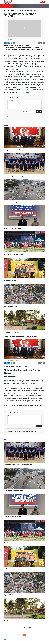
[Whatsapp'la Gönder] (11, 43)
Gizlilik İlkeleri (28, 631)
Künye (18, 631)
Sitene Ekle (34, 631)
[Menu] (41, 2)
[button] (39, 43)
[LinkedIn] (9, 43)
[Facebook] (5, 43)
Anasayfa (7, 10)
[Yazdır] (14, 43)
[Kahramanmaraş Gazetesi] (8, 1)
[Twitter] (7, 43)
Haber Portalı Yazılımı (10, 639)
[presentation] (8, 6)
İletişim (22, 631)
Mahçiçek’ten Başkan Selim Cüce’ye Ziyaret (26, 6)
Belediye (12, 10)
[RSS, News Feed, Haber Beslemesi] (24, 635)
